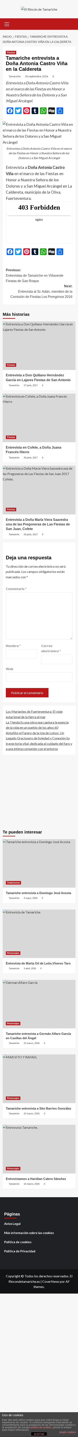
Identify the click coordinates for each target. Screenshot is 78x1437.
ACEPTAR (39, 1434)
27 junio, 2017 (31, 385)
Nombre (13, 646)
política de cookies (41, 1427)
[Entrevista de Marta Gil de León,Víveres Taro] (39, 933)
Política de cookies (17, 1242)
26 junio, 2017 (31, 457)
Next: (41, 291)
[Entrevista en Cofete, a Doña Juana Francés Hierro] (39, 418)
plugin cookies (67, 1432)
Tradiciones (13, 882)
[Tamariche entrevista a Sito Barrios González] (39, 1078)
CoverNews (50, 1281)
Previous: (34, 275)
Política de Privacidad (19, 1251)
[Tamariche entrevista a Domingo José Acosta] (39, 863)
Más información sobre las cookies (29, 1233)
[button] (7, 23)
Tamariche (15, 76)
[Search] (70, 23)
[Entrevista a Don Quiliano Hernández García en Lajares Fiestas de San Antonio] (39, 345)
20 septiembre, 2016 (36, 76)
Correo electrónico (51, 648)
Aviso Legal (12, 1223)
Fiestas (11, 52)
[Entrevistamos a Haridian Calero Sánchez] (39, 1149)
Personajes (13, 953)
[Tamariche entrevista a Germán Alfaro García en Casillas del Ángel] (39, 1004)
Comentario (16, 589)
